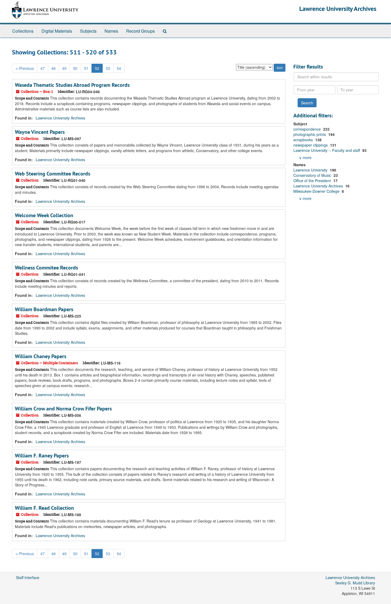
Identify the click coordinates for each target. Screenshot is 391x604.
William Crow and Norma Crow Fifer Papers (63, 408)
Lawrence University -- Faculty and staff (327, 150)
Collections (23, 31)
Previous (24, 68)
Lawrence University (310, 170)
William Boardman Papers (44, 309)
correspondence (307, 129)
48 (53, 68)
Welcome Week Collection (44, 215)
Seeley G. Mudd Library (355, 582)
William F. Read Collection (44, 507)
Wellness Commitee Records (46, 267)
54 (119, 68)
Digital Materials (56, 31)
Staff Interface (27, 577)
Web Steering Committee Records (52, 173)
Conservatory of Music (312, 175)
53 (108, 68)
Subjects (88, 31)
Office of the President (312, 180)
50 (75, 68)
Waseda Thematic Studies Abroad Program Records (72, 85)
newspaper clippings (311, 145)
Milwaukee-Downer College (316, 191)
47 (42, 68)
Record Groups (140, 31)
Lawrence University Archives (337, 9)
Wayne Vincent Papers (40, 131)
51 (86, 68)
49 (64, 68)
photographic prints (310, 134)
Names (111, 31)
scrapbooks (303, 139)
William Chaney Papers (40, 356)
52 (97, 68)
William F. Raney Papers (42, 455)
